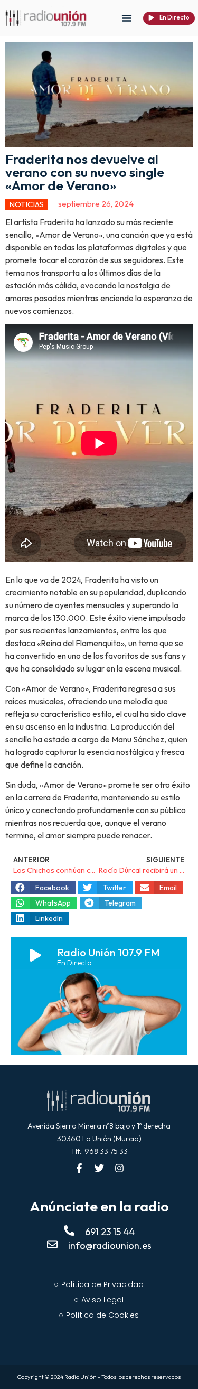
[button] (127, 18)
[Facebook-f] (79, 1168)
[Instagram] (119, 1168)
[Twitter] (99, 1168)
